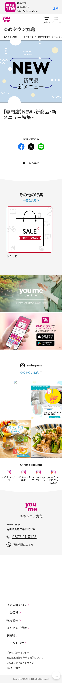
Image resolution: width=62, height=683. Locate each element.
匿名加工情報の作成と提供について (24, 657)
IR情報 (10, 635)
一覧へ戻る (32, 163)
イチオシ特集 (28, 37)
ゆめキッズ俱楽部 (24, 479)
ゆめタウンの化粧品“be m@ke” (53, 480)
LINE (41, 146)
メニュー (56, 19)
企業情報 (12, 612)
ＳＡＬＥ (12, 256)
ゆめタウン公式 (29, 372)
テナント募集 (15, 643)
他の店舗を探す (16, 605)
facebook (21, 146)
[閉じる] (2, 7)
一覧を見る (29, 200)
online (46, 19)
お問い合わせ (13, 668)
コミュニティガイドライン (20, 662)
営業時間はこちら (23, 544)
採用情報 (12, 620)
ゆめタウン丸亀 (10, 37)
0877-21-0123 (24, 536)
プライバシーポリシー (18, 652)
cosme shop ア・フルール (38, 479)
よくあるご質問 (16, 628)
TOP (56, 675)
